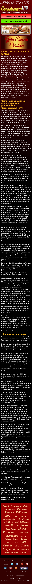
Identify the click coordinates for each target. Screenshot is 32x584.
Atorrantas (23, 536)
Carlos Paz (15, 542)
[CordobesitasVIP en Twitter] (11, 564)
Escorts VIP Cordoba (16, 578)
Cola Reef (7, 506)
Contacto (6, 560)
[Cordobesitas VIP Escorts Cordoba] (14, 9)
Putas (26, 505)
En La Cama (19, 525)
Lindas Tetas (17, 506)
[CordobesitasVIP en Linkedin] (5, 568)
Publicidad (15, 560)
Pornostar (22, 509)
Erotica (9, 512)
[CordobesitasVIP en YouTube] (10, 568)
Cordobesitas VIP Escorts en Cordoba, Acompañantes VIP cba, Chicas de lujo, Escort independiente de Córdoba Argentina (16, 2)
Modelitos (23, 552)
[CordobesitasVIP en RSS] (15, 568)
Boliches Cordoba (9, 519)
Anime (16, 546)
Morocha (16, 539)
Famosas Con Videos (11, 552)
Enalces (6, 564)
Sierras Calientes (9, 509)
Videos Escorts (22, 572)
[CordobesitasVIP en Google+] (22, 564)
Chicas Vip (10, 575)
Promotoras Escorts (19, 516)
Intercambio (24, 560)
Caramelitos (11, 535)
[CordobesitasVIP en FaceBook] (17, 564)
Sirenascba (24, 549)
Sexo (26, 533)
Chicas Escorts (11, 529)
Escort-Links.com (10, 572)
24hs (21, 533)
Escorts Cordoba (20, 575)
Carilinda (7, 539)
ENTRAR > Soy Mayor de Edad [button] (16, 21)
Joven (7, 521)
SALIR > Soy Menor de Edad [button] (16, 16)
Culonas (15, 549)
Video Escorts (23, 519)
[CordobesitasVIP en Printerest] (27, 564)
